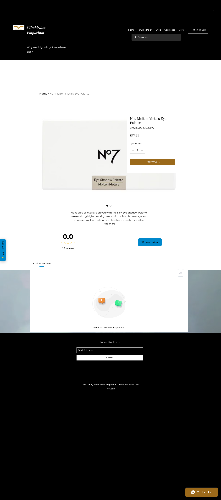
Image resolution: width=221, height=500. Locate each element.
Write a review (150, 242)
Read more (109, 223)
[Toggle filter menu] (180, 273)
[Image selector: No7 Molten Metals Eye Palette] (107, 205)
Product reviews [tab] (42, 263)
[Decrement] (132, 150)
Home (43, 93)
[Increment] (142, 150)
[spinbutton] (137, 150)
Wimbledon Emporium (36, 30)
